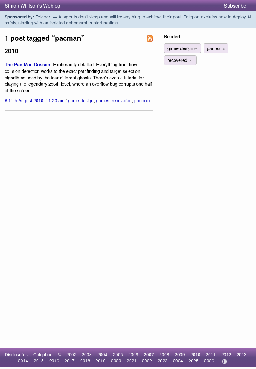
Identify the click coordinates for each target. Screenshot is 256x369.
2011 (211, 354)
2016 (54, 360)
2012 (226, 354)
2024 (178, 360)
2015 (39, 360)
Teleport (44, 16)
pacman (142, 100)
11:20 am (55, 100)
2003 (87, 354)
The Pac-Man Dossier (28, 64)
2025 (194, 360)
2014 (23, 360)
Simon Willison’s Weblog (32, 5)
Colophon (42, 354)
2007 (149, 354)
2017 (70, 360)
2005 (118, 354)
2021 (132, 360)
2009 (180, 354)
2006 (133, 354)
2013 (242, 354)
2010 (195, 354)
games (102, 100)
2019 (101, 360)
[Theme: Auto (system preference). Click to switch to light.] (224, 361)
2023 (163, 360)
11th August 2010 (25, 100)
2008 (164, 354)
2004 (102, 354)
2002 (71, 354)
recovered (122, 100)
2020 (116, 360)
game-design (81, 100)
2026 (209, 360)
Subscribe (235, 5)
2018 (85, 360)
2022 (147, 360)
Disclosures (16, 354)
